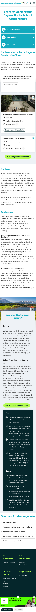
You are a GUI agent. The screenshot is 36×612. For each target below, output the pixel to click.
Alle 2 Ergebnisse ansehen (18, 156)
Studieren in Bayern (9, 522)
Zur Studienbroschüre (7, 609)
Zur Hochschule (19, 609)
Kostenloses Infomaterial (14, 130)
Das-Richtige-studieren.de (9, 578)
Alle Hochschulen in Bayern (16, 405)
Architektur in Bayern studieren (13, 541)
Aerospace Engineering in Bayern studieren (17, 527)
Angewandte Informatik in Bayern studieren (18, 536)
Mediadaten (22, 562)
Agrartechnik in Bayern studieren (14, 532)
